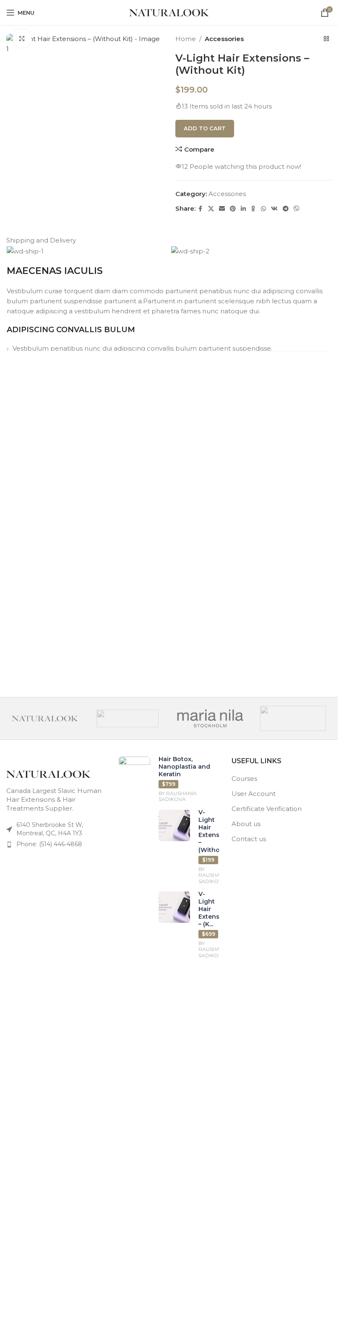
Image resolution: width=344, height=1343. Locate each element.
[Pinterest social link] (232, 208)
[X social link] (211, 208)
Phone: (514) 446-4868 (49, 844)
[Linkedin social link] (243, 208)
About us (246, 824)
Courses (244, 779)
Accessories (224, 39)
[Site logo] (169, 12)
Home (185, 39)
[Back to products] (326, 39)
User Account (254, 794)
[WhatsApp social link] (263, 208)
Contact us (249, 839)
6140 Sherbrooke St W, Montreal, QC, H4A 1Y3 (49, 829)
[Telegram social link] (285, 208)
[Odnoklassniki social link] (253, 208)
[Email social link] (221, 208)
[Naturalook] (44, 718)
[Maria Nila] (210, 718)
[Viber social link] (296, 208)
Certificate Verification (267, 809)
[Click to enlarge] (22, 38)
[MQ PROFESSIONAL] (127, 718)
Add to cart (205, 128)
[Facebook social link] (200, 208)
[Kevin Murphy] (293, 718)
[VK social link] (274, 208)
